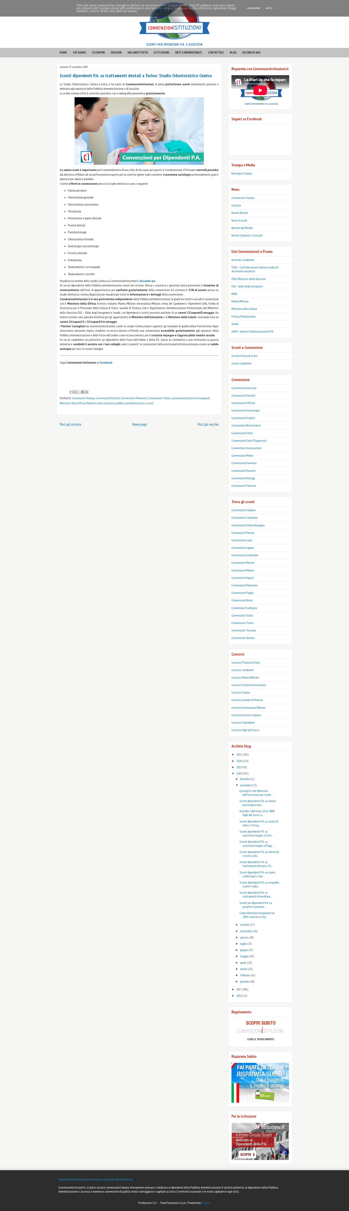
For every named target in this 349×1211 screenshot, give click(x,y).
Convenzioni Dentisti (108, 398)
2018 (239, 773)
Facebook (106, 362)
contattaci (216, 52)
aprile (243, 963)
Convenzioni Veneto (242, 638)
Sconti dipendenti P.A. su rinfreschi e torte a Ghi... (259, 854)
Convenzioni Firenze (242, 533)
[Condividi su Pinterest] (87, 392)
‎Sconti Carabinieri (241, 363)
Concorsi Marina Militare (245, 677)
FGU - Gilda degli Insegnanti (247, 286)
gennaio (245, 981)
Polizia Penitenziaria (243, 316)
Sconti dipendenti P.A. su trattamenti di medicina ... (256, 894)
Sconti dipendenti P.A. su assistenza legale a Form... (256, 833)
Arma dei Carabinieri (242, 260)
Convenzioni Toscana (243, 630)
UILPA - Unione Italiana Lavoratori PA (252, 331)
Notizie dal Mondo (242, 228)
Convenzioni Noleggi (243, 478)
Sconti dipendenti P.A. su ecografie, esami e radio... (259, 884)
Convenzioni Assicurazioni (246, 448)
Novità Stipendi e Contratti (247, 235)
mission (116, 52)
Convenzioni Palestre (243, 486)
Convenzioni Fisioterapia (245, 410)
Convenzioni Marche (242, 563)
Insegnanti (204, 398)
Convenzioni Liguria (242, 548)
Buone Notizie (239, 213)
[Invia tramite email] (71, 392)
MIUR (234, 294)
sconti (149, 403)
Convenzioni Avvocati (243, 388)
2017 (239, 989)
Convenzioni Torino (159, 398)
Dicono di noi (251, 52)
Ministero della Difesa (72, 403)
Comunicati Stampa (83, 398)
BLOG (233, 52)
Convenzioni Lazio (241, 540)
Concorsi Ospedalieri (243, 722)
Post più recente (70, 424)
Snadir (235, 324)
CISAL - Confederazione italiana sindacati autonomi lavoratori (255, 269)
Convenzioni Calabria (243, 510)
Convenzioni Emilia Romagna (248, 525)
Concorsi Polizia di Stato (245, 662)
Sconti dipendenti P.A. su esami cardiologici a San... (257, 874)
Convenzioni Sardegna (244, 608)
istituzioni (161, 52)
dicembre (245, 779)
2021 (239, 754)
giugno (244, 950)
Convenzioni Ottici (242, 433)
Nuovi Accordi (239, 220)
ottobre (245, 925)
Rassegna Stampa (241, 173)
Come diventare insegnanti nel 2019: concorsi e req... (257, 915)
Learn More (253, 8)
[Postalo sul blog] (75, 392)
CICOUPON (98, 52)
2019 (239, 767)
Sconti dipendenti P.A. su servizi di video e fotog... (259, 823)
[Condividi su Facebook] (83, 392)
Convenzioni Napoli (242, 578)
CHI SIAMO (79, 52)
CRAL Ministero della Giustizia (248, 279)
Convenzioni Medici (242, 455)
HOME (63, 52)
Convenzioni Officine (243, 403)
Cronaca (236, 205)
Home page (139, 424)
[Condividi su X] (79, 392)
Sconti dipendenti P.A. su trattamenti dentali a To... (256, 864)
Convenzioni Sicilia (242, 615)
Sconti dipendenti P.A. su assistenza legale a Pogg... (256, 843)
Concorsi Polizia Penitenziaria (248, 685)
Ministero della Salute (244, 309)
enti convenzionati (188, 52)
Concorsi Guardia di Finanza (247, 700)
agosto (244, 937)
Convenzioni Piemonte (134, 398)
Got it (269, 8)
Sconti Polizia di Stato (244, 356)
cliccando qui (147, 281)
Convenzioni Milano (242, 570)
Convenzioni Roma (242, 600)
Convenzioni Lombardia (244, 555)
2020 (239, 761)
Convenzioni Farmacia (243, 463)
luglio (243, 944)
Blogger (205, 1203)
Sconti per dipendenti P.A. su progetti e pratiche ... (256, 905)
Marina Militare (240, 301)
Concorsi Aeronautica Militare (248, 707)
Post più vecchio (208, 424)
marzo (244, 969)
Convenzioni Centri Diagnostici (249, 440)
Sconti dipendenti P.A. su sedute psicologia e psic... (258, 803)
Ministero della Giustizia (100, 403)
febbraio (245, 975)
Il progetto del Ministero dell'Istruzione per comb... (256, 793)
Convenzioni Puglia (242, 593)
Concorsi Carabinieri (242, 670)
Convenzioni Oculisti (243, 418)
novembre (246, 785)
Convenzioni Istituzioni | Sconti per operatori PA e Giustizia (95, 1179)
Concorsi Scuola (240, 692)
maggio (244, 956)
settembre (246, 931)
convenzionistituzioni (184, 398)
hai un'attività (138, 52)
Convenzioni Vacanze (243, 471)
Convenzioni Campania (244, 517)
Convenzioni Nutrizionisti (246, 425)
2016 (239, 996)
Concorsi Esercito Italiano (246, 715)
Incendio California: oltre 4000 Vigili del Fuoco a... (257, 813)
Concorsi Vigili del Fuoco (245, 730)
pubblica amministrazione (130, 403)
